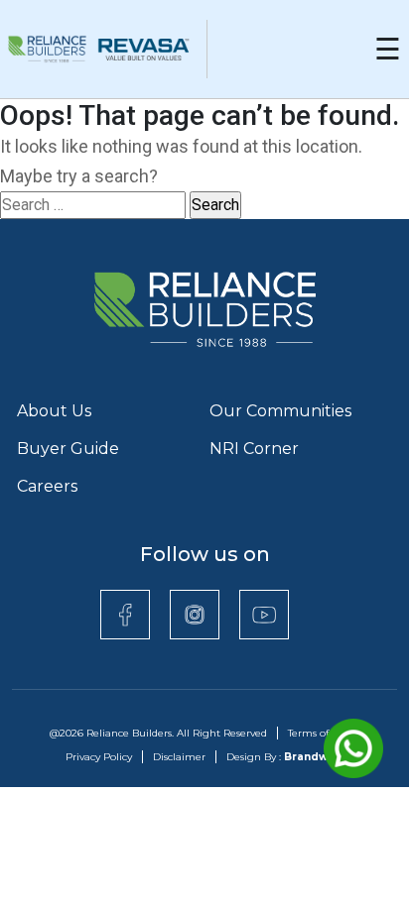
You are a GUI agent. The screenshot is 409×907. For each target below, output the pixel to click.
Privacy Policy (99, 756)
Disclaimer (179, 756)
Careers (47, 486)
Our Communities (280, 410)
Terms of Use (318, 733)
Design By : (285, 756)
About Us (54, 410)
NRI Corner (254, 448)
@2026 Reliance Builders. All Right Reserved (158, 733)
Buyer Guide (68, 448)
